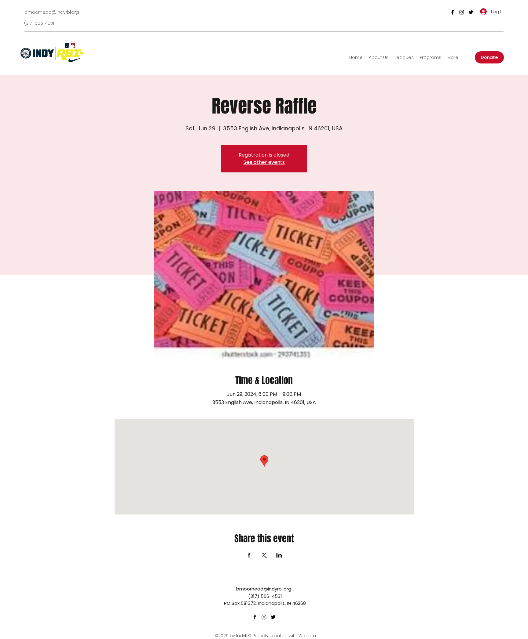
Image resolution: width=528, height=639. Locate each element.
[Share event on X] (264, 555)
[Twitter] (471, 12)
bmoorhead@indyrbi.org (51, 12)
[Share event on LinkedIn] (279, 555)
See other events (264, 162)
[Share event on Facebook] (249, 555)
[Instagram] (462, 12)
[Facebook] (452, 12)
